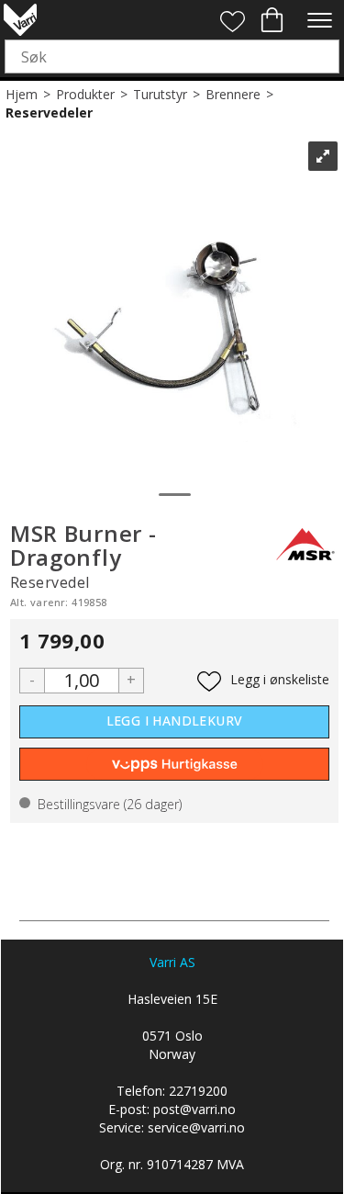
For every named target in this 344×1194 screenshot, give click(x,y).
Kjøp (174, 721)
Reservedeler (49, 112)
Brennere (233, 94)
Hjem (22, 94)
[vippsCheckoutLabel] (174, 764)
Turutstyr (160, 94)
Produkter (85, 94)
